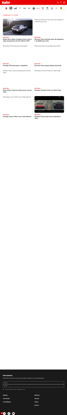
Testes (36, 402)
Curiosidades (7, 402)
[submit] (62, 385)
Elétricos (37, 395)
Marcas (36, 405)
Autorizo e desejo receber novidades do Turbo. (15, 389)
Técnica (36, 398)
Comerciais (6, 398)
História (5, 395)
